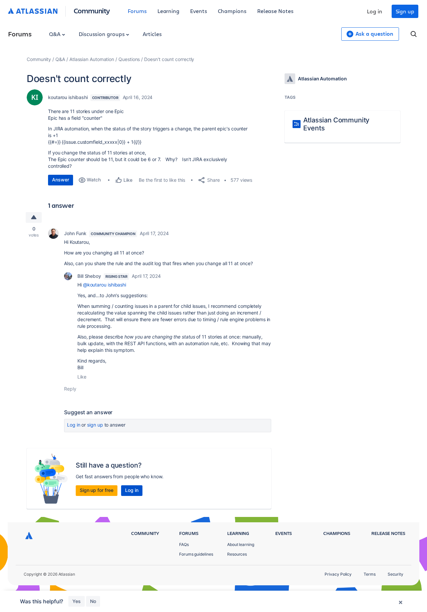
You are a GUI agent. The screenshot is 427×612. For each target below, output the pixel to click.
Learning (168, 10)
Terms (370, 574)
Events (198, 10)
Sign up (405, 11)
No (93, 601)
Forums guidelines (196, 554)
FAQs (184, 544)
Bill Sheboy (89, 276)
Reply (70, 389)
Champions (232, 10)
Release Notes (275, 10)
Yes (76, 601)
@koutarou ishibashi (104, 284)
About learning (240, 544)
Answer (60, 179)
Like (81, 377)
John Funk (75, 233)
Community (92, 10)
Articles (152, 33)
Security (395, 574)
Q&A (55, 33)
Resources (237, 554)
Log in (374, 11)
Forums (137, 10)
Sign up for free (96, 490)
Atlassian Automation (91, 59)
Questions (129, 59)
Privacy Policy (338, 574)
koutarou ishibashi (68, 97)
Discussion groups (102, 33)
